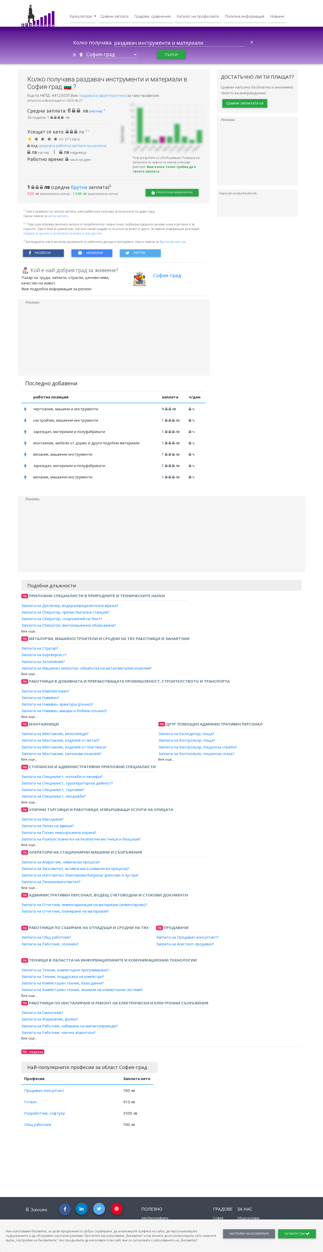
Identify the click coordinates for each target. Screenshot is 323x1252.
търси (171, 54)
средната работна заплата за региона (72, 145)
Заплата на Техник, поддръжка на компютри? (62, 976)
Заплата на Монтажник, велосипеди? (55, 733)
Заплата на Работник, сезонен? (49, 943)
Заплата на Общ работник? (46, 937)
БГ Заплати (36, 1209)
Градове (222, 1209)
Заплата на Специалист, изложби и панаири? (62, 776)
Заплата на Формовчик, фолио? (49, 1019)
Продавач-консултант (44, 1090)
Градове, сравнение (152, 16)
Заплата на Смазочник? (42, 1012)
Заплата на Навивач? (40, 697)
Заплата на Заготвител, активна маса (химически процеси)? (75, 868)
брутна (79, 187)
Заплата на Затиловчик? (43, 661)
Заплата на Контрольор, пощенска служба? (197, 746)
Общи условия (248, 1218)
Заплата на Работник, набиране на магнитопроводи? (69, 1025)
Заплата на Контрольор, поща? (186, 740)
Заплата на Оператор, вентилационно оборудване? (68, 625)
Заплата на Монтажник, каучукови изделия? (61, 753)
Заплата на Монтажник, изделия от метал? (60, 740)
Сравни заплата (114, 16)
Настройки (249, 1233)
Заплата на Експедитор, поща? (186, 733)
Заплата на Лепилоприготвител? (50, 881)
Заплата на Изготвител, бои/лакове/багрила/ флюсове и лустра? (80, 875)
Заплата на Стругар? (39, 648)
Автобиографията (154, 1218)
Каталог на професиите (198, 16)
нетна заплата (58, 216)
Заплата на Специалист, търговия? (52, 789)
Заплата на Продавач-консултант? (187, 937)
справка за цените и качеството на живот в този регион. (63, 233)
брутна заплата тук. (172, 242)
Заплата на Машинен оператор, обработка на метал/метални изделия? (86, 668)
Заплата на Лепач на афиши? (47, 825)
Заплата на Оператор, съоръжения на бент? (61, 618)
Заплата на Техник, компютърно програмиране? (65, 969)
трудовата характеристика (103, 95)
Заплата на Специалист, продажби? (53, 796)
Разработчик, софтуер (44, 1113)
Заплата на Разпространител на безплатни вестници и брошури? (81, 838)
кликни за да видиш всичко (174, 192)
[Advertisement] (113, 340)
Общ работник (37, 1124)
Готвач (30, 1101)
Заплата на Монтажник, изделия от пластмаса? (64, 746)
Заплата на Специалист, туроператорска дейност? (67, 782)
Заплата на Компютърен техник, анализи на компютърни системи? (82, 989)
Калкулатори (81, 16)
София (218, 1218)
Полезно (151, 1209)
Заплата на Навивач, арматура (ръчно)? (57, 704)
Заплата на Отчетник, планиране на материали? (65, 911)
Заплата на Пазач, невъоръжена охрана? (58, 832)
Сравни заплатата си (244, 102)
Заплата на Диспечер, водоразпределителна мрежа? (69, 605)
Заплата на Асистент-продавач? (185, 943)
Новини (277, 16)
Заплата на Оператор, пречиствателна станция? (65, 612)
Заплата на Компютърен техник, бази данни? (62, 982)
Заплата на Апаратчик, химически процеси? (60, 861)
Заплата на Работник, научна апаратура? (58, 1032)
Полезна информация (244, 16)
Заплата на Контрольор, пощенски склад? (196, 753)
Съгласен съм (295, 1233)
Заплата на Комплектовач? (45, 690)
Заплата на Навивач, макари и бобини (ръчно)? (64, 710)
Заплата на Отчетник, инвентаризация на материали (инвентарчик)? (84, 904)
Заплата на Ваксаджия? (42, 819)
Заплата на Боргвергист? (44, 654)
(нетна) (97, 110)
